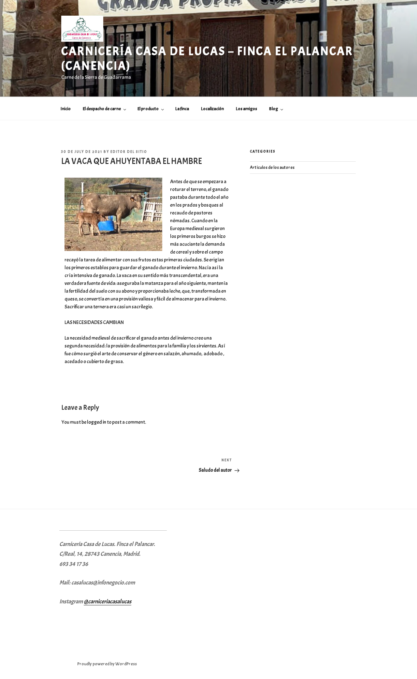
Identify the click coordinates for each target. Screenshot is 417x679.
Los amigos (246, 108)
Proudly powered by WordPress (107, 664)
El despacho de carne (102, 108)
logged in (96, 422)
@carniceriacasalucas (107, 601)
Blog (273, 108)
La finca (182, 108)
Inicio (66, 108)
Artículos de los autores (272, 167)
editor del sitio (128, 151)
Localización (212, 108)
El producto (148, 108)
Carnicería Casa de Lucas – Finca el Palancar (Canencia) (207, 58)
